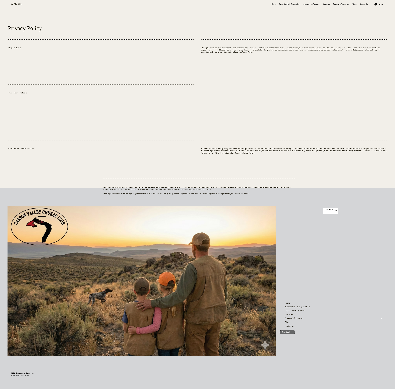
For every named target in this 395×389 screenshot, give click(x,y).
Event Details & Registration (297, 306)
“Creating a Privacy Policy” (244, 153)
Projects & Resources (294, 318)
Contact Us (289, 326)
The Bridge (18, 4)
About (287, 322)
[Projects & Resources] (381, 318)
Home (287, 303)
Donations (289, 314)
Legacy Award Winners (295, 310)
